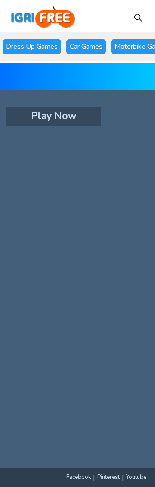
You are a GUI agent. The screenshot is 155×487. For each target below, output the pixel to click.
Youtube (136, 477)
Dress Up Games (32, 46)
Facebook (78, 477)
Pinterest (108, 477)
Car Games (86, 46)
